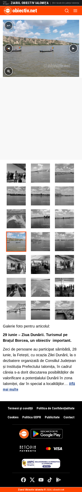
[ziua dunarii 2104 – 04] (64, 264)
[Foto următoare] (73, 48)
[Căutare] (67, 10)
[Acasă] (8, 11)
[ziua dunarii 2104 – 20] (64, 218)
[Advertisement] (41, 119)
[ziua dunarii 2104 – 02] (16, 264)
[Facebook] (23, 479)
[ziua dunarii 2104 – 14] (64, 173)
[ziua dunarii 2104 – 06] (40, 287)
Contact (69, 417)
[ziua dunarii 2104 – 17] (64, 195)
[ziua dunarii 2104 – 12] (16, 241)
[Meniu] (75, 10)
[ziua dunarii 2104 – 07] (64, 287)
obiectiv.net (24, 10)
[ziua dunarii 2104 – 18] (16, 218)
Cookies (13, 417)
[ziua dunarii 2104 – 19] (40, 218)
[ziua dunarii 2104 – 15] (16, 195)
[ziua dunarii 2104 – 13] (40, 173)
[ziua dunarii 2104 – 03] (40, 264)
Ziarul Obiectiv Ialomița (30, 3)
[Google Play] (58, 479)
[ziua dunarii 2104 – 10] (64, 241)
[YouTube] (41, 479)
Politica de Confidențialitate (56, 408)
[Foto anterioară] (8, 48)
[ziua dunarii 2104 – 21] (64, 310)
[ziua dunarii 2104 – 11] (40, 241)
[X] (32, 479)
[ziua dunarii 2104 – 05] (16, 287)
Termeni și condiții (20, 408)
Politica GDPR (31, 417)
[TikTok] (49, 479)
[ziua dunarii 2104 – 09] (40, 310)
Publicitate (52, 417)
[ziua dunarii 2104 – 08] (16, 310)
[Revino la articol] (8, 25)
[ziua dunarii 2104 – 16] (40, 195)
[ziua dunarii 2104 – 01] (16, 173)
